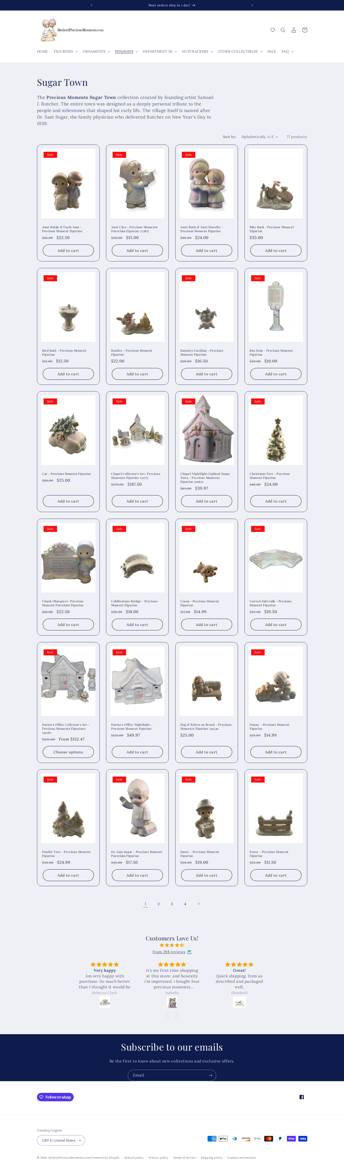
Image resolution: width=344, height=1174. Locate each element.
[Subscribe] (210, 1075)
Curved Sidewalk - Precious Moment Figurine (271, 603)
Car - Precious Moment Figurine (66, 474)
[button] (65, 51)
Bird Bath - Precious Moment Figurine (64, 352)
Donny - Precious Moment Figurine (269, 726)
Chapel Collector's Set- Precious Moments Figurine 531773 (135, 476)
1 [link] (145, 903)
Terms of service (184, 1157)
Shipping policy (212, 1157)
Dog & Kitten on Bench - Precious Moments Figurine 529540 (205, 726)
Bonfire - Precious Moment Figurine (131, 352)
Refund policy (134, 1157)
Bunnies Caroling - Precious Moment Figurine (201, 352)
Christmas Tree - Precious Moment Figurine (270, 476)
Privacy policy (158, 1157)
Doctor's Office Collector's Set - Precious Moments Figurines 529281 (66, 728)
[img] (172, 945)
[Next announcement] (252, 5)
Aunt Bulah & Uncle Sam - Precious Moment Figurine (62, 229)
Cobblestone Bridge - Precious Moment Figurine (134, 603)
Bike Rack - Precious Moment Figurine (272, 229)
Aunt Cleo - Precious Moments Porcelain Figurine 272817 (134, 229)
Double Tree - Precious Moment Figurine (66, 854)
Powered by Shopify (105, 1157)
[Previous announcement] (92, 5)
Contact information (241, 1157)
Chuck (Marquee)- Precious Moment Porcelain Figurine (63, 603)
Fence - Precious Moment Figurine (269, 854)
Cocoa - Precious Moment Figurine (199, 603)
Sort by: (229, 136)
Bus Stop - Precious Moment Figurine (271, 352)
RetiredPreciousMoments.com (70, 1157)
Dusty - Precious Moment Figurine (199, 854)
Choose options (68, 751)
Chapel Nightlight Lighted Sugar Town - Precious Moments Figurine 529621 (205, 478)
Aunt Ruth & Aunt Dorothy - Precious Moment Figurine (201, 229)
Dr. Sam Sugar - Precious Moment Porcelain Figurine (136, 854)
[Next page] (198, 903)
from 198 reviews (169, 952)
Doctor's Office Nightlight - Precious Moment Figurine (131, 726)
